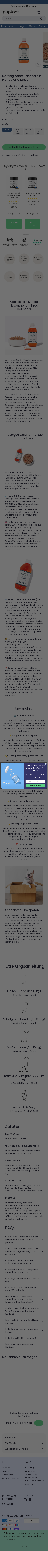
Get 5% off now (35, 785)
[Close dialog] (45, 764)
